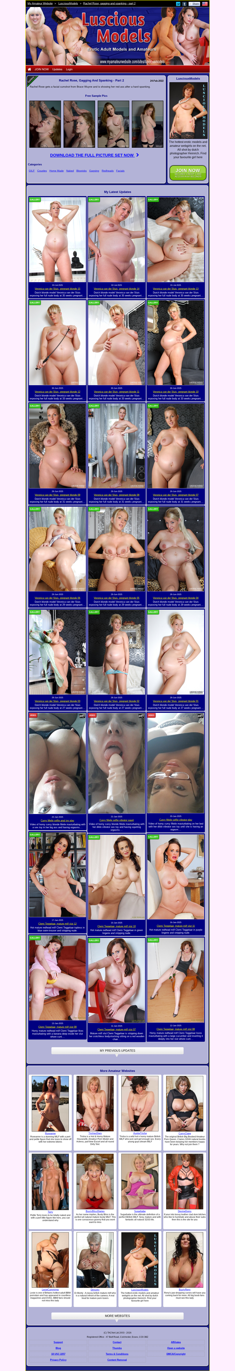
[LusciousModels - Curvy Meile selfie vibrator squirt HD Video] (116, 763)
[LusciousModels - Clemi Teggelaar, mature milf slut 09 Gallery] (57, 977)
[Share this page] (194, 3)
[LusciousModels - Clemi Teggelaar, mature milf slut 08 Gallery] (175, 980)
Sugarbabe (140, 1211)
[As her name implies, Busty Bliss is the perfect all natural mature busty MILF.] (95, 1181)
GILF (32, 170)
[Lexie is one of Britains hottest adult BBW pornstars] (50, 1260)
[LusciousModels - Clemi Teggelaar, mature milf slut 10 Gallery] (116, 877)
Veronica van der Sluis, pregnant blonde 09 (57, 495)
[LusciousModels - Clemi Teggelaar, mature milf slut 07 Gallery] (116, 980)
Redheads (108, 170)
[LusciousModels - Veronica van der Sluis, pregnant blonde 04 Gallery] (175, 549)
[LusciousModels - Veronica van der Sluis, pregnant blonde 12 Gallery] (57, 342)
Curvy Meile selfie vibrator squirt (117, 820)
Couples (42, 170)
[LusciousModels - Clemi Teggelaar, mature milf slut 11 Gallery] (175, 876)
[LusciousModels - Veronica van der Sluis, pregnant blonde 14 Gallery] (116, 239)
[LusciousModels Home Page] (29, 69)
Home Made (56, 170)
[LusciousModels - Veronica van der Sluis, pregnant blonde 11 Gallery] (116, 342)
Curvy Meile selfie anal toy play (57, 820)
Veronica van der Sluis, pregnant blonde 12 (57, 391)
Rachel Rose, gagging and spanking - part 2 (109, 3)
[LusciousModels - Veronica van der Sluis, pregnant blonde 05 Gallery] (116, 549)
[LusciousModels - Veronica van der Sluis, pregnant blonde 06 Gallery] (57, 549)
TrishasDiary (95, 1133)
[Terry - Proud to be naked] (50, 1181)
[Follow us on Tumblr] (185, 3)
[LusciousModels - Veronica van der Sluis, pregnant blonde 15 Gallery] (57, 239)
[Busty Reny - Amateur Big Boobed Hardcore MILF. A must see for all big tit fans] (184, 1260)
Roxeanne (50, 1133)
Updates (57, 69)
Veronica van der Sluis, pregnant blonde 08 (116, 495)
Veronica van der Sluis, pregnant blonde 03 (57, 701)
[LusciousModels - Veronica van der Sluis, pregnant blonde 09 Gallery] (57, 445)
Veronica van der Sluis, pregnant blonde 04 (175, 598)
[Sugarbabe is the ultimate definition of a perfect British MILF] (139, 1181)
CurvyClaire (185, 1133)
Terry (50, 1212)
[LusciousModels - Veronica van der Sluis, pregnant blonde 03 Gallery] (57, 652)
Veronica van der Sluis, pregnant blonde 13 (175, 288)
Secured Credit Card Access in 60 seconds (188, 173)
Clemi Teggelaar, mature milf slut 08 (176, 1029)
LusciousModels (68, 3)
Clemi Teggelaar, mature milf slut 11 (176, 926)
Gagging (94, 170)
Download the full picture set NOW (92, 155)
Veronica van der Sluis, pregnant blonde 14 (116, 288)
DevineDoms (184, 1211)
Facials (120, 170)
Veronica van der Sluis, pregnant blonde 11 (116, 391)
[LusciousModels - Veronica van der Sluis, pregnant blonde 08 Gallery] (116, 445)
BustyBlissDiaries (95, 1211)
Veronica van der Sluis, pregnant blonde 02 (116, 701)
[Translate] (204, 3)
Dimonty (95, 1289)
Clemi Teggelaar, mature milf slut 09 (57, 1027)
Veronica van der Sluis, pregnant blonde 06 (57, 598)
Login (69, 69)
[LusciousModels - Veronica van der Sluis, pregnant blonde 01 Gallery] (175, 652)
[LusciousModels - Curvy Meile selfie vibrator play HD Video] (175, 763)
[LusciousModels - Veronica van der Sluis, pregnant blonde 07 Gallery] (175, 445)
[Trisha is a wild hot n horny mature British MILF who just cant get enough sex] (139, 1103)
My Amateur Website (40, 3)
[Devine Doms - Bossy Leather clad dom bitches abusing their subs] (184, 1181)
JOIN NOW (42, 69)
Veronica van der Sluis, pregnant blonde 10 (175, 391)
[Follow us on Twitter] (178, 3)
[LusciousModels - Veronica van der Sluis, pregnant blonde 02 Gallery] (116, 652)
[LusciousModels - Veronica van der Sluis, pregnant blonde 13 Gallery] (175, 239)
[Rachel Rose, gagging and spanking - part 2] (45, 124)
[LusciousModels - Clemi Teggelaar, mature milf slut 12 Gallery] (57, 874)
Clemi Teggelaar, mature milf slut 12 (57, 923)
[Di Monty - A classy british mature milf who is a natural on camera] (95, 1260)
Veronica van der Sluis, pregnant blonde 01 (175, 701)
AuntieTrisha (140, 1133)
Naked (70, 170)
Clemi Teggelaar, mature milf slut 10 (116, 926)
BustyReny (185, 1289)
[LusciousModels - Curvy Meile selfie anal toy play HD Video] (57, 763)
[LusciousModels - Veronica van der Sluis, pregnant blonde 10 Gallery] (175, 342)
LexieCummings (50, 1289)
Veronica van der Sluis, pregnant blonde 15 (57, 288)
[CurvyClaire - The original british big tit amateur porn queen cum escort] (184, 1103)
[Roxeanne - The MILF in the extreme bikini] (50, 1103)
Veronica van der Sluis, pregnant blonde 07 (175, 495)
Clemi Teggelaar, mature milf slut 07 (116, 1029)
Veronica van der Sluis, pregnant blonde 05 (116, 598)
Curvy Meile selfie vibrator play (175, 819)
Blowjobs (81, 170)
